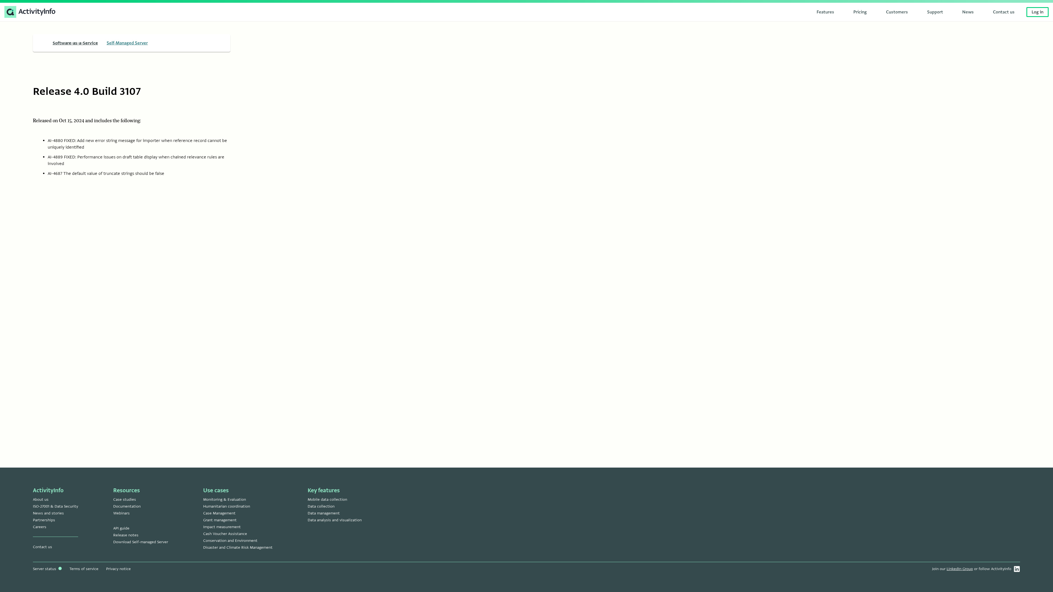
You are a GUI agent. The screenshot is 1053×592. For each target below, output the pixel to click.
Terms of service (83, 568)
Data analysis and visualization (335, 520)
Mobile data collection (327, 499)
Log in (1037, 12)
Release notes (125, 535)
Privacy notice (118, 568)
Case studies (124, 499)
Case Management (219, 513)
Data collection (321, 506)
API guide (121, 528)
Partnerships (44, 520)
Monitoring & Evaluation (224, 499)
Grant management (220, 520)
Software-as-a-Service (75, 43)
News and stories (48, 513)
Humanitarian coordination (226, 506)
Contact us (42, 547)
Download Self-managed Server (140, 542)
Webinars (121, 513)
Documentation (127, 506)
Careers (39, 527)
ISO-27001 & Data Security (55, 506)
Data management (324, 513)
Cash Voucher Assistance (225, 533)
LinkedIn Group (960, 568)
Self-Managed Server (127, 43)
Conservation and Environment (230, 540)
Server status (45, 568)
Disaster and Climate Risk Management (238, 547)
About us (41, 499)
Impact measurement (222, 527)
